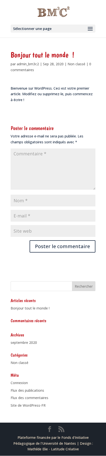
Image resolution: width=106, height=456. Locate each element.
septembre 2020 (24, 342)
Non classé (76, 64)
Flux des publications (27, 390)
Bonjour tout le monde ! (30, 308)
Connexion (19, 382)
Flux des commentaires (29, 397)
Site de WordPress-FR (28, 405)
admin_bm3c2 (28, 64)
